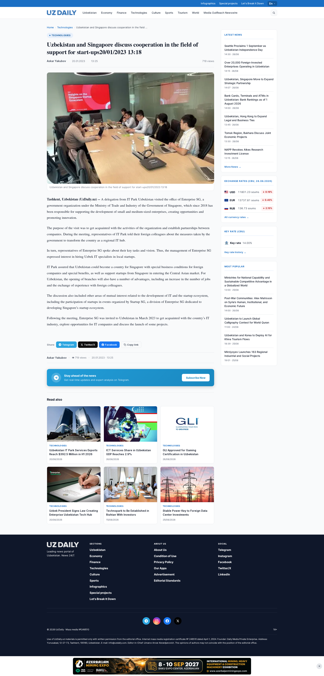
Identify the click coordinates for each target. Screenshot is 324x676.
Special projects (228, 3)
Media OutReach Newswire (220, 12)
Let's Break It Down (252, 3)
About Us (160, 550)
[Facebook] (167, 621)
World (195, 12)
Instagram (225, 556)
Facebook (111, 344)
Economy (106, 12)
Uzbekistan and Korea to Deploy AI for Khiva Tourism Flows (248, 337)
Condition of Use (165, 556)
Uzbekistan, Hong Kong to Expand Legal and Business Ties (245, 118)
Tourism (183, 12)
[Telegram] (146, 621)
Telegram (68, 344)
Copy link (133, 344)
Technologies (139, 12)
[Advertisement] (162, 666)
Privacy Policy (163, 562)
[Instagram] (156, 621)
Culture (156, 12)
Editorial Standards (167, 580)
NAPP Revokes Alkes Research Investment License (243, 151)
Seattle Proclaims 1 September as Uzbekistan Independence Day (245, 47)
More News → (232, 166)
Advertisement (164, 574)
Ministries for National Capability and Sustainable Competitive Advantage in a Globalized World (248, 281)
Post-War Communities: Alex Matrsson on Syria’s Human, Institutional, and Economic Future (248, 302)
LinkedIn (224, 574)
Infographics (208, 3)
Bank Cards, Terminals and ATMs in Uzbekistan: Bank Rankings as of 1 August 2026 (246, 99)
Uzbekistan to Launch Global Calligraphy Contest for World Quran (246, 320)
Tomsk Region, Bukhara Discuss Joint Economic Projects (247, 134)
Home (50, 27)
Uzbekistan (89, 12)
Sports (169, 12)
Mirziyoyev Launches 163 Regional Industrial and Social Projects (245, 353)
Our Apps (160, 568)
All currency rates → (236, 217)
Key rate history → (235, 252)
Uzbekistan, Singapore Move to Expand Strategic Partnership (249, 81)
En (271, 3)
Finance (121, 12)
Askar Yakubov (56, 61)
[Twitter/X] (178, 621)
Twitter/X (89, 344)
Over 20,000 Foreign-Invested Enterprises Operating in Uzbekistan (246, 64)
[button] (274, 13)
